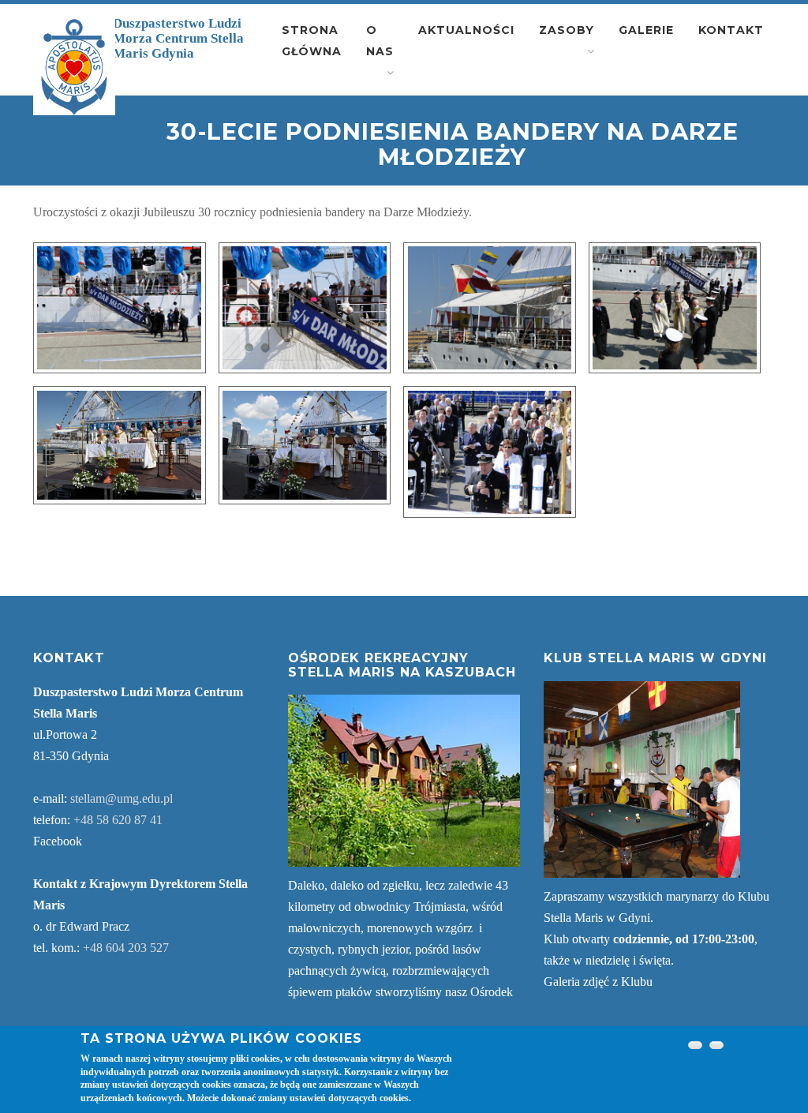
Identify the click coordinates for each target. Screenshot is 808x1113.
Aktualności (466, 30)
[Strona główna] (74, 67)
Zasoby (566, 30)
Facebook (57, 841)
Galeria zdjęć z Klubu (598, 981)
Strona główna (312, 40)
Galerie (646, 30)
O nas (380, 40)
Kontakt (731, 30)
